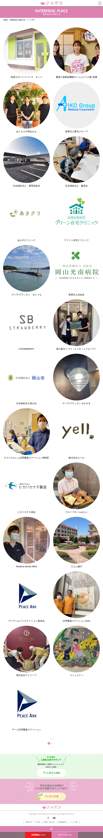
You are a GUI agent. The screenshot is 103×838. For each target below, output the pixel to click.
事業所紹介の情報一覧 (17, 19)
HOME (5, 19)
